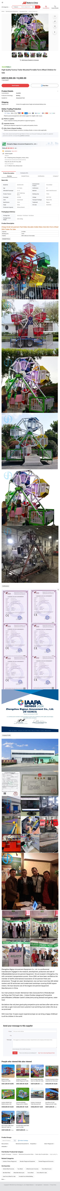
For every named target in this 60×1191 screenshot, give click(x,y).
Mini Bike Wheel (6, 1172)
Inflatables (4, 1146)
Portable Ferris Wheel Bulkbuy (26, 1176)
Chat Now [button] (45, 85)
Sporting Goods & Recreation (12, 11)
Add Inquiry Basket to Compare (30, 60)
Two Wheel (20, 1169)
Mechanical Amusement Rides (23, 1143)
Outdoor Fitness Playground (9, 1161)
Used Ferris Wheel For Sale (9, 1176)
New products (5, 1143)
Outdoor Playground (33, 11)
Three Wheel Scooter (47, 1169)
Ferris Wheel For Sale (42, 1172)
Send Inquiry (15, 85)
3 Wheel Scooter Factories (32, 1169)
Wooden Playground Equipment (27, 1161)
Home (3, 11)
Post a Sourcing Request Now (46, 1053)
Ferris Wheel (30, 1172)
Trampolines (33, 1143)
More (3, 1179)
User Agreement (38, 1184)
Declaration (46, 1184)
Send (15, 1053)
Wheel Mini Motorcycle (19, 1172)
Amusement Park (23, 11)
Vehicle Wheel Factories (8, 1169)
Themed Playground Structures (45, 1161)
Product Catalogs (23, 1140)
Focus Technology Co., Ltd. (20, 1184)
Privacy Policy (53, 1184)
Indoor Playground (48, 1143)
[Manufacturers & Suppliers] (30, 2)
